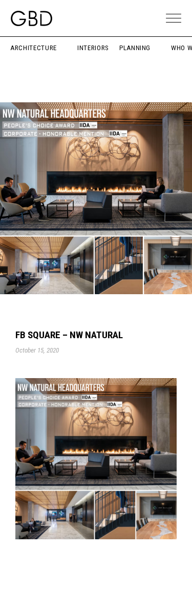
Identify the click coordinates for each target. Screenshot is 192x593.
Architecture (33, 48)
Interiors (93, 48)
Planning (135, 48)
